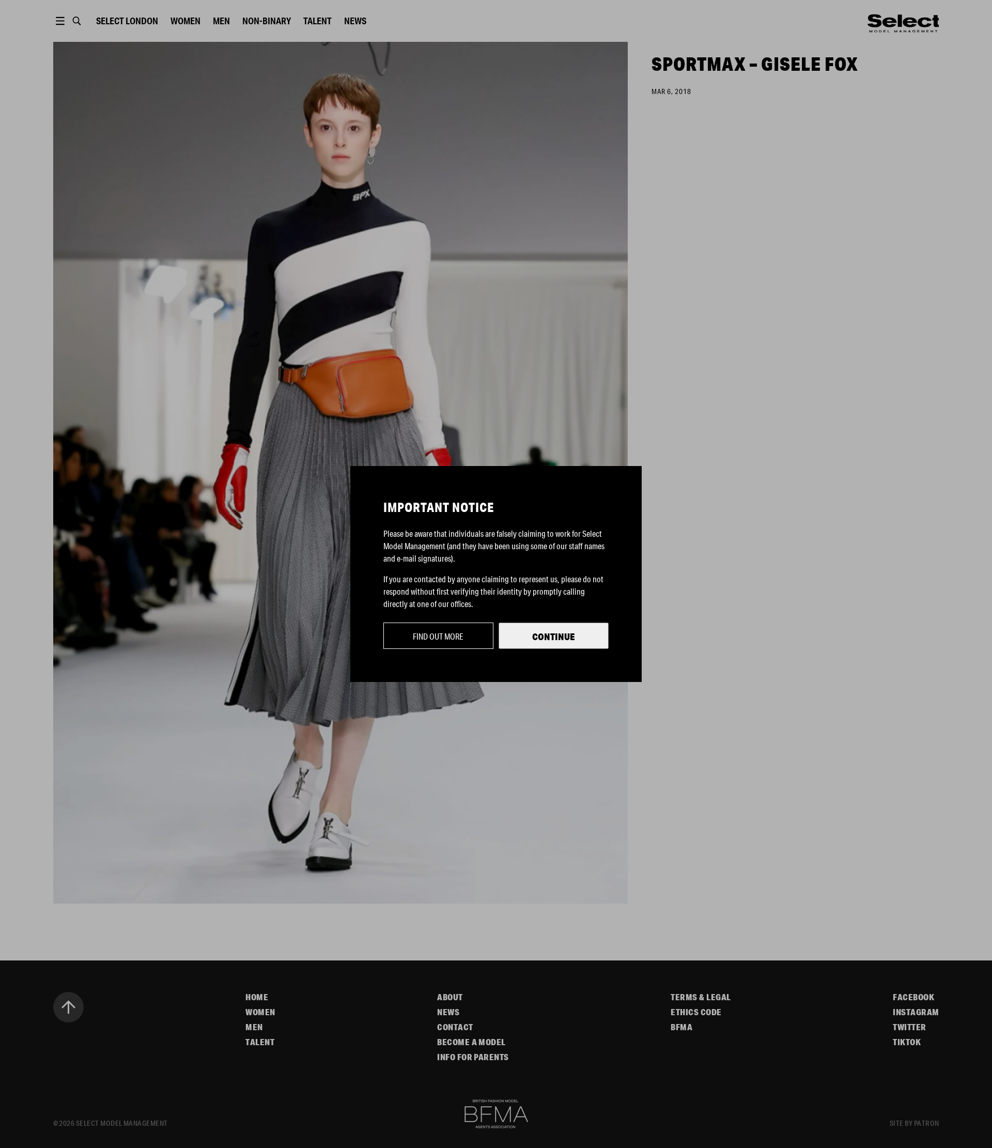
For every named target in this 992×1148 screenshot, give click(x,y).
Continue (553, 636)
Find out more (438, 636)
